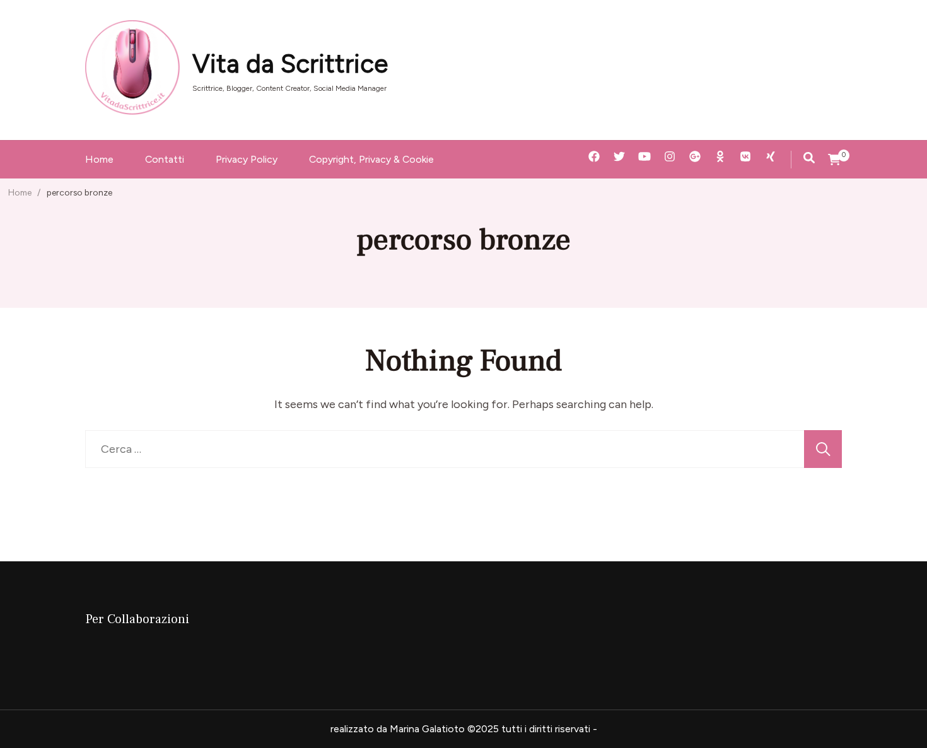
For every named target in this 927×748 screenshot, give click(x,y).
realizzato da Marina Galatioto (397, 729)
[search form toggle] (809, 157)
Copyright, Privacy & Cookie (371, 159)
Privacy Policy (246, 159)
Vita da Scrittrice (290, 64)
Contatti (164, 159)
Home (99, 159)
